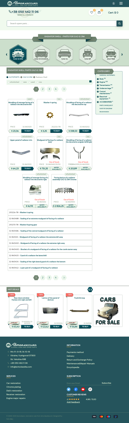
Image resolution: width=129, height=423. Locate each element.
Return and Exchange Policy (79, 359)
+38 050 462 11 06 (25, 12)
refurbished (14, 82)
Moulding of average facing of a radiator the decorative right (35, 178)
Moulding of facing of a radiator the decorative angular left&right (79, 141)
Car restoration (13, 383)
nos (40, 82)
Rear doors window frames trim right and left (22, 299)
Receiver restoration (15, 394)
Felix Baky (9, 419)
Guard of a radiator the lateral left (33, 255)
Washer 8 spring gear (28, 225)
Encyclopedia (73, 367)
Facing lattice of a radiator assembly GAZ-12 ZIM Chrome (64, 178)
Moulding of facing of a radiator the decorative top (79, 103)
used (33, 82)
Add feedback (73, 402)
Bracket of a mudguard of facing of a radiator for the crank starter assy (49, 249)
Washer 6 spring (26, 212)
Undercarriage (106, 88)
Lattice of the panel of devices (50, 299)
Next (64, 89)
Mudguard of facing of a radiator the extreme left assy (41, 237)
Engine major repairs (15, 398)
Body (103, 79)
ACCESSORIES (106, 102)
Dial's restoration (14, 390)
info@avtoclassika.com (21, 366)
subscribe (106, 383)
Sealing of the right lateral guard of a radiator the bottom (42, 262)
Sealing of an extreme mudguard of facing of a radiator (42, 219)
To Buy (27, 131)
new (25, 82)
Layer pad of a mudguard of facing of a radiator (39, 268)
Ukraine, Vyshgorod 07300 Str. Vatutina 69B (22, 357)
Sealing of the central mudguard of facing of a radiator (42, 231)
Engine (104, 82)
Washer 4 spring (50, 102)
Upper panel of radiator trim (21, 140)
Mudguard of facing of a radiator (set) (50, 141)
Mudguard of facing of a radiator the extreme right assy (43, 243)
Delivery (70, 356)
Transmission (106, 85)
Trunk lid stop (79, 298)
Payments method (75, 352)
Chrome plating (13, 387)
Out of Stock (54, 162)
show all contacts (25, 15)
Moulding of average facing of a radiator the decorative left (21, 103)
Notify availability (56, 168)
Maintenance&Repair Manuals (81, 363)
